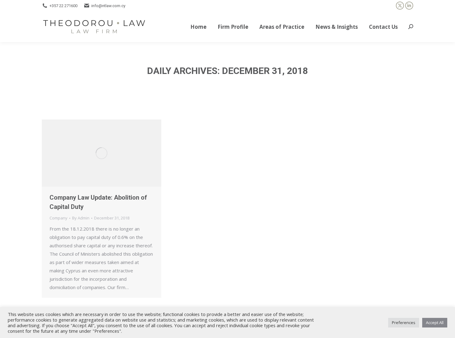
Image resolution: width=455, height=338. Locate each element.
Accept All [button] (435, 322)
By (80, 218)
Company (58, 218)
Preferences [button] (403, 322)
